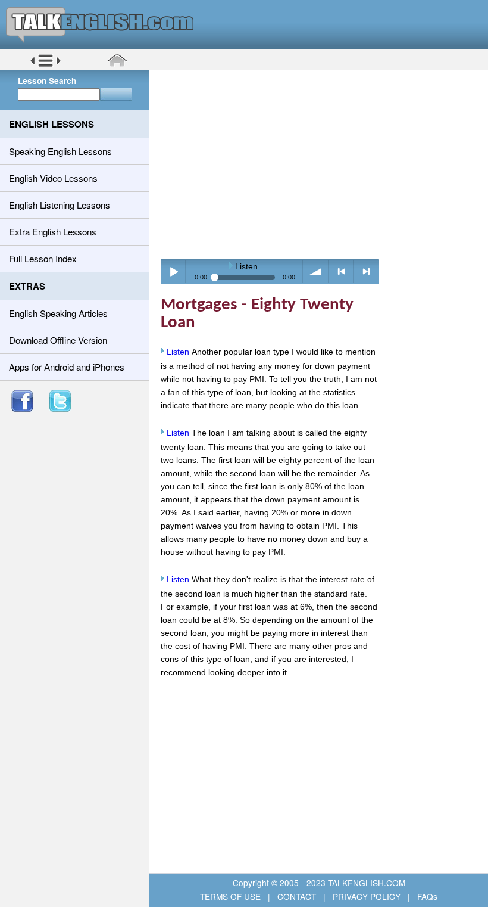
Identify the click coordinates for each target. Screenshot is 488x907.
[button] (45, 65)
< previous (341, 271)
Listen (178, 351)
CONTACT (296, 896)
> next (366, 271)
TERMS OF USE (231, 896)
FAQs (426, 896)
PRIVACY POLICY (366, 896)
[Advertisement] (323, 163)
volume (315, 271)
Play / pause (173, 271)
